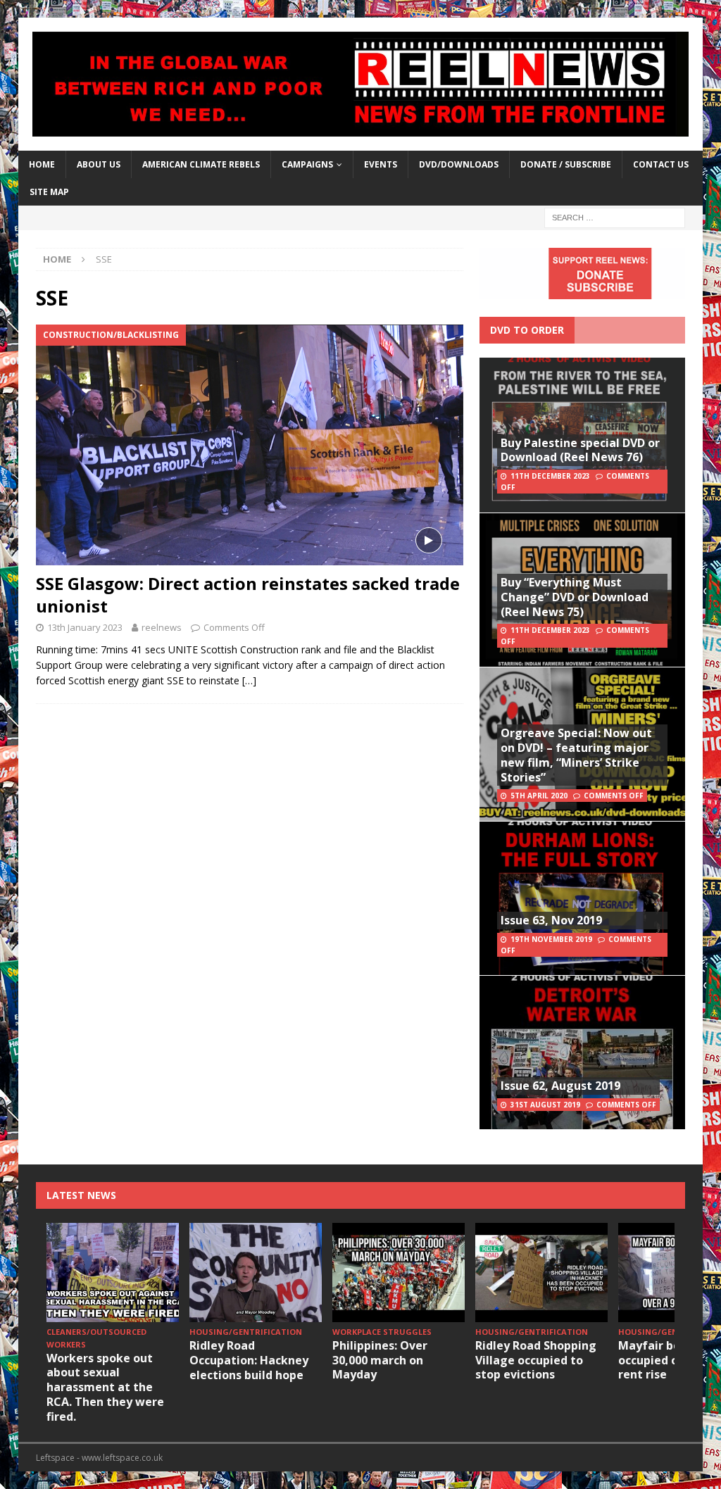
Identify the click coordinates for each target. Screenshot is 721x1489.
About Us (98, 164)
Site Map (49, 192)
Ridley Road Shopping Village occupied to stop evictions (535, 1360)
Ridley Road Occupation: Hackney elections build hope (248, 1360)
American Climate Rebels (201, 164)
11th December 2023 (550, 476)
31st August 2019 (545, 1105)
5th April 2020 (539, 795)
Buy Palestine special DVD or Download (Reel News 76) (580, 450)
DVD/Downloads (459, 164)
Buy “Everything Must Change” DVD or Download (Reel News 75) (574, 597)
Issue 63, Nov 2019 (551, 920)
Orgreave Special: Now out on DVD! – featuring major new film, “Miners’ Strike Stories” (576, 754)
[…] (249, 680)
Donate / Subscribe (565, 164)
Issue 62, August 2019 (560, 1085)
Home (42, 164)
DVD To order (527, 330)
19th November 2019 (551, 939)
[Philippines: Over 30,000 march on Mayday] (398, 1272)
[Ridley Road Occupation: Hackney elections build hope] (255, 1272)
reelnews (162, 627)
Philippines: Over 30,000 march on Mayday (379, 1360)
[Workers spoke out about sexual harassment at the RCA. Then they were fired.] (112, 1272)
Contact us (661, 164)
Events (380, 164)
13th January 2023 (85, 627)
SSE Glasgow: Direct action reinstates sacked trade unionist (248, 594)
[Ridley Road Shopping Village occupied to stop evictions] (541, 1272)
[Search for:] (614, 217)
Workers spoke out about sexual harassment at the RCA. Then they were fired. (105, 1387)
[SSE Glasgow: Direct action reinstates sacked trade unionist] (249, 445)
